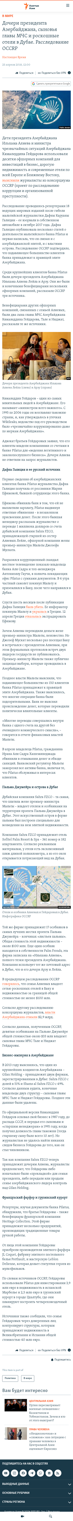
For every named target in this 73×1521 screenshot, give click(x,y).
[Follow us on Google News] (49, 1473)
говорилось (10, 984)
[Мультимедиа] (22, 1516)
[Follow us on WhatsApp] (40, 1473)
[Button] (24, 73)
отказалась (33, 616)
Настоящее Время (14, 57)
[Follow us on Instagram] (14, 1473)
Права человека (39, 1429)
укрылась (39, 612)
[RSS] (57, 1473)
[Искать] (50, 1516)
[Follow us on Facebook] (23, 1473)
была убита (34, 607)
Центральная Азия (41, 1401)
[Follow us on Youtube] (5, 1473)
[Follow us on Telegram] (31, 1473)
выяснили (11, 180)
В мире (7, 16)
